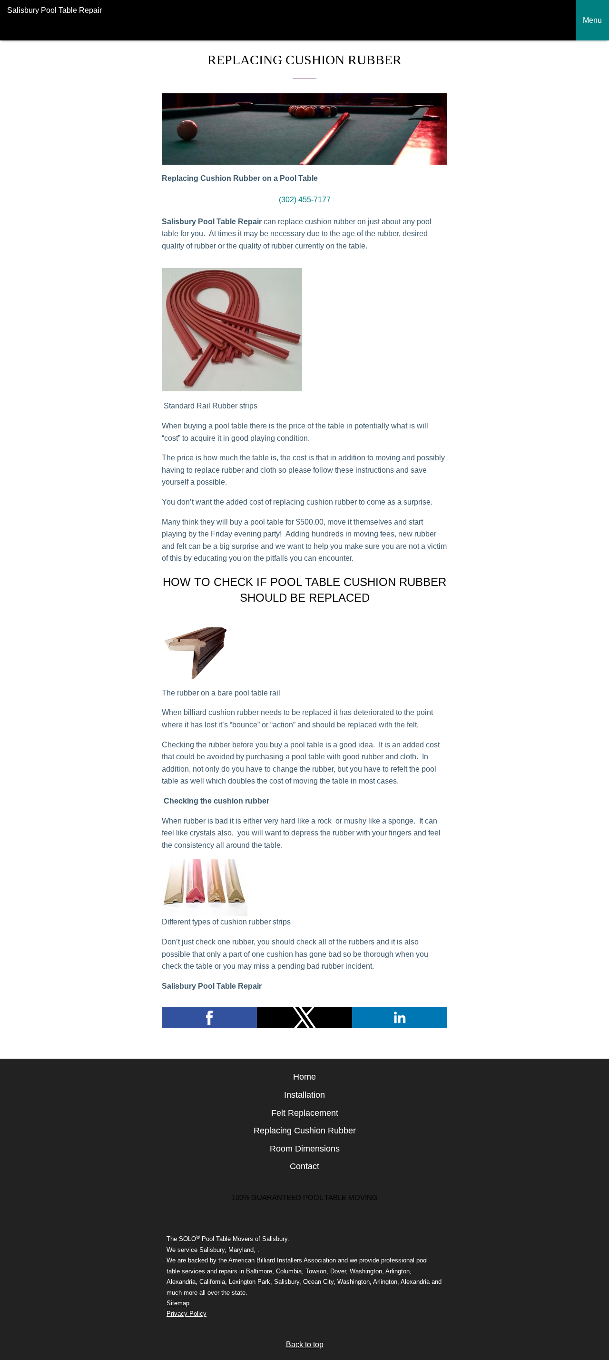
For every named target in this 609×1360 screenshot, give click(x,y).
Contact (304, 1166)
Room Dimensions (305, 1148)
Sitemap (178, 1303)
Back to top (305, 1344)
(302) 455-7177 (305, 200)
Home (304, 1077)
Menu (592, 20)
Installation (304, 1095)
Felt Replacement (304, 1113)
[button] (209, 1017)
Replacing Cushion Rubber (305, 1130)
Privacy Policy (186, 1313)
